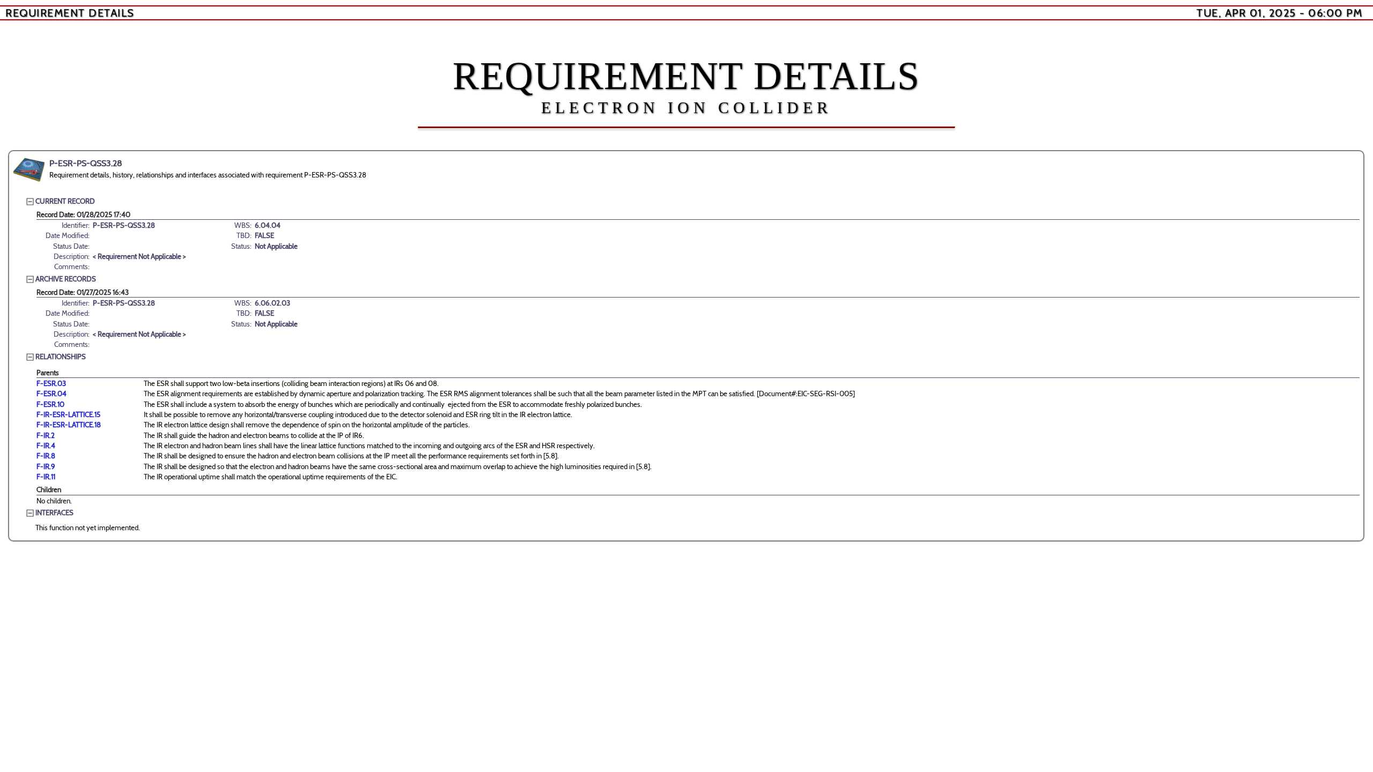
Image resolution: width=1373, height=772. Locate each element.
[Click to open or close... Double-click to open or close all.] (29, 170)
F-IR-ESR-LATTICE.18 (68, 424)
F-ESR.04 (51, 393)
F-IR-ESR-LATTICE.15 (68, 414)
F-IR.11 (45, 476)
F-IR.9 (45, 466)
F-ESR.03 (51, 383)
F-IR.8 (45, 455)
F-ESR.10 (50, 404)
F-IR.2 (45, 435)
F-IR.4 (45, 445)
